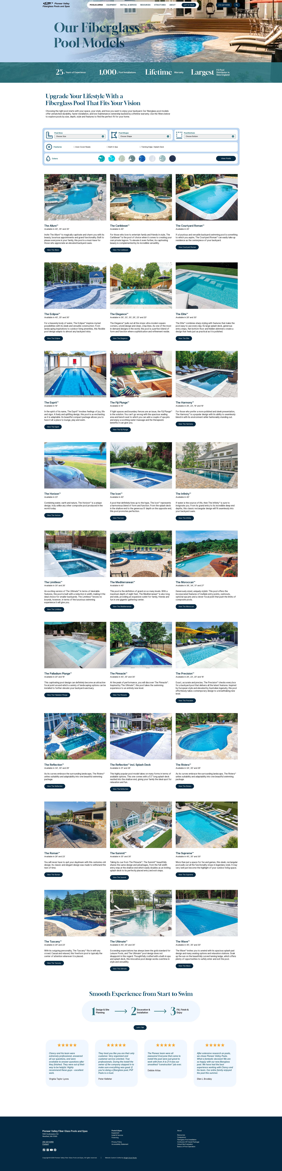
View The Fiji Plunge (120, 430)
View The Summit (119, 877)
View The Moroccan (186, 606)
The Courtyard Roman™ (190, 225)
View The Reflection (54, 786)
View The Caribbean (120, 250)
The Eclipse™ (52, 314)
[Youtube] (51, 1150)
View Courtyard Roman (187, 247)
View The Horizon (53, 515)
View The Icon (118, 518)
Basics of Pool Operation (186, 1146)
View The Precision (185, 701)
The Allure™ (51, 225)
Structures (160, 5)
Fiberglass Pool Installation (186, 1140)
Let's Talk (189, 5)
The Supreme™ (185, 853)
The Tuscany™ (53, 941)
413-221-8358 (48, 1142)
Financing (115, 1137)
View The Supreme (185, 875)
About (172, 5)
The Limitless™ (53, 582)
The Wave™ (183, 941)
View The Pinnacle (120, 695)
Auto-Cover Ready (83, 147)
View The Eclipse (53, 338)
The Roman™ (52, 853)
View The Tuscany (54, 963)
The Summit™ (118, 853)
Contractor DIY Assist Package (188, 1142)
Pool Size (58, 133)
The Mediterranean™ (122, 582)
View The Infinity (184, 518)
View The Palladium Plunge (57, 695)
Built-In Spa (113, 147)
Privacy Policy (117, 1142)
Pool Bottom (189, 133)
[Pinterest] (55, 1150)
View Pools (226, 158)
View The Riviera (184, 786)
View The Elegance (120, 338)
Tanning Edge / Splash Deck (152, 147)
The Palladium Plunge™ (58, 673)
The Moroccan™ (185, 582)
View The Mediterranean (122, 606)
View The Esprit (53, 427)
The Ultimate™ (118, 941)
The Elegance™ (119, 314)
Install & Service (128, 5)
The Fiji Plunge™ (119, 402)
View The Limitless (54, 609)
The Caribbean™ (119, 225)
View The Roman (53, 875)
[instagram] (47, 1150)
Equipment (112, 5)
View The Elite (183, 338)
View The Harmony (185, 424)
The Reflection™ (54, 764)
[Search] (237, 5)
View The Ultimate (120, 969)
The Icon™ (116, 493)
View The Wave (184, 966)
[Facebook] (44, 1150)
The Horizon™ (52, 493)
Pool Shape (124, 133)
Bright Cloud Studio (130, 1158)
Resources (145, 5)
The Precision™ (185, 673)
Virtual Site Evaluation (185, 1144)
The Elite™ (182, 314)
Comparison (181, 1137)
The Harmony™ (185, 402)
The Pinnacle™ (118, 673)
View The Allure (53, 250)
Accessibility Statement (120, 1144)
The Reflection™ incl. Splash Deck (130, 764)
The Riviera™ (183, 764)
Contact (45, 1144)
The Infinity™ (183, 493)
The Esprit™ (51, 402)
